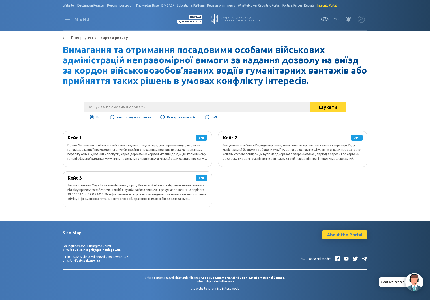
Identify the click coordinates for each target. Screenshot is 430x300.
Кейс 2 (230, 137)
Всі (98, 117)
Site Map (72, 232)
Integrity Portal (327, 5)
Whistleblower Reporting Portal (259, 5)
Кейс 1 (74, 137)
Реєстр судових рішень (134, 117)
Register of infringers (221, 5)
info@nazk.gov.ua (86, 260)
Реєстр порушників (181, 117)
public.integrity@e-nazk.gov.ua (97, 250)
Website (68, 5)
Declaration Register (91, 5)
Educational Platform (190, 5)
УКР (336, 19)
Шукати (328, 107)
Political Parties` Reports (298, 5)
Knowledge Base (147, 5)
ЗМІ (214, 117)
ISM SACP (167, 5)
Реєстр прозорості (120, 5)
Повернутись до (99, 37)
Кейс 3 (74, 177)
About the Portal (345, 234)
